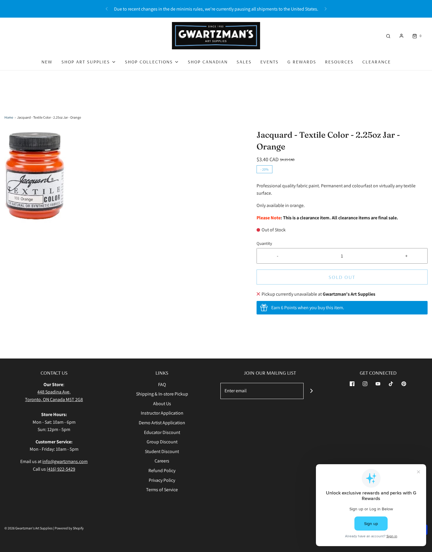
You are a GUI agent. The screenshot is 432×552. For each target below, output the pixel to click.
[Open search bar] (388, 36)
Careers (162, 461)
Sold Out (342, 277)
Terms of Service (162, 490)
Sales (244, 62)
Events (269, 62)
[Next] (325, 8)
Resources (339, 62)
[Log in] (401, 35)
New (47, 62)
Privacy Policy (162, 480)
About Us (162, 403)
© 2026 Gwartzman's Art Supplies (28, 528)
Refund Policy (161, 470)
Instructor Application (162, 413)
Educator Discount (162, 432)
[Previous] (106, 8)
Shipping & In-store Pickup (162, 394)
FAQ (162, 384)
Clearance (376, 62)
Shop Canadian (208, 62)
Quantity (264, 243)
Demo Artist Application (162, 423)
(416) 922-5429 (61, 469)
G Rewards (301, 62)
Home (8, 117)
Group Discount (162, 442)
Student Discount (162, 451)
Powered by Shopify (69, 528)
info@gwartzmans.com (65, 461)
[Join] (312, 391)
